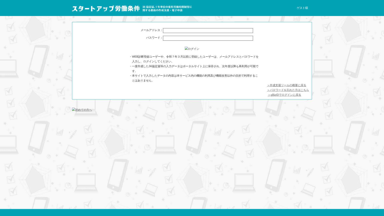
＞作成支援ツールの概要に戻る (286, 85)
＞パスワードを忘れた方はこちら (288, 90)
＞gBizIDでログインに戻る (284, 94)
